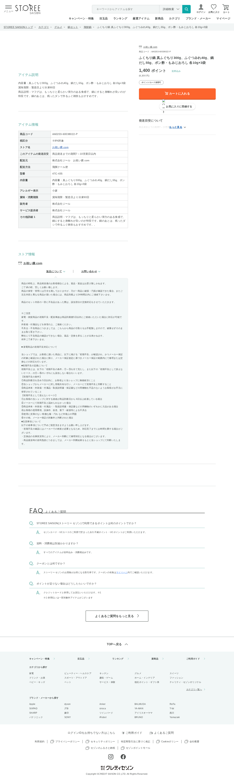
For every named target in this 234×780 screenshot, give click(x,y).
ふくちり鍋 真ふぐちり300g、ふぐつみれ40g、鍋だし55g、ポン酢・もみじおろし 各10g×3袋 (152, 27)
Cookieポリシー (170, 741)
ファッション (176, 677)
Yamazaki (175, 717)
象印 (66, 713)
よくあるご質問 (164, 732)
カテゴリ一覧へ (194, 689)
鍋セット (73, 27)
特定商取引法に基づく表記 (135, 741)
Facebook (123, 756)
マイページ (223, 18)
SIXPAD (33, 708)
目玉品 (103, 18)
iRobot (102, 717)
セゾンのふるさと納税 (103, 748)
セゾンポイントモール (138, 748)
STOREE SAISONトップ (18, 27)
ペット (67, 682)
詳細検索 (168, 9)
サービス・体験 (107, 682)
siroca (102, 708)
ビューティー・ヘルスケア (77, 673)
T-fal (172, 708)
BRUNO (139, 717)
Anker (102, 704)
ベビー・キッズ (37, 682)
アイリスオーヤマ (144, 713)
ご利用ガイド (193, 658)
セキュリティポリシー (103, 741)
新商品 (159, 18)
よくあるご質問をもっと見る (114, 616)
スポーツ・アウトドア (75, 677)
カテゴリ (43, 27)
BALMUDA (140, 704)
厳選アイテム (141, 18)
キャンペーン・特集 (81, 18)
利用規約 (39, 741)
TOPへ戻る (114, 644)
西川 (172, 713)
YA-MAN (139, 708)
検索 (186, 9)
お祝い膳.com (60, 147)
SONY (67, 717)
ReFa (172, 704)
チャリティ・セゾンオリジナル (185, 682)
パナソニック (36, 717)
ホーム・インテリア (145, 677)
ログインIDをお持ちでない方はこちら (91, 732)
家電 (31, 673)
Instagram (110, 756)
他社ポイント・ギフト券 (147, 682)
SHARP (33, 713)
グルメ (58, 27)
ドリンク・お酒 (37, 677)
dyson (67, 704)
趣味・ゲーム (106, 677)
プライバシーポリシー (67, 741)
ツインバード (106, 713)
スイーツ (174, 673)
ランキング (120, 18)
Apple (32, 704)
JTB (66, 708)
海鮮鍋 (88, 27)
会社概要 (194, 741)
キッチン (103, 673)
